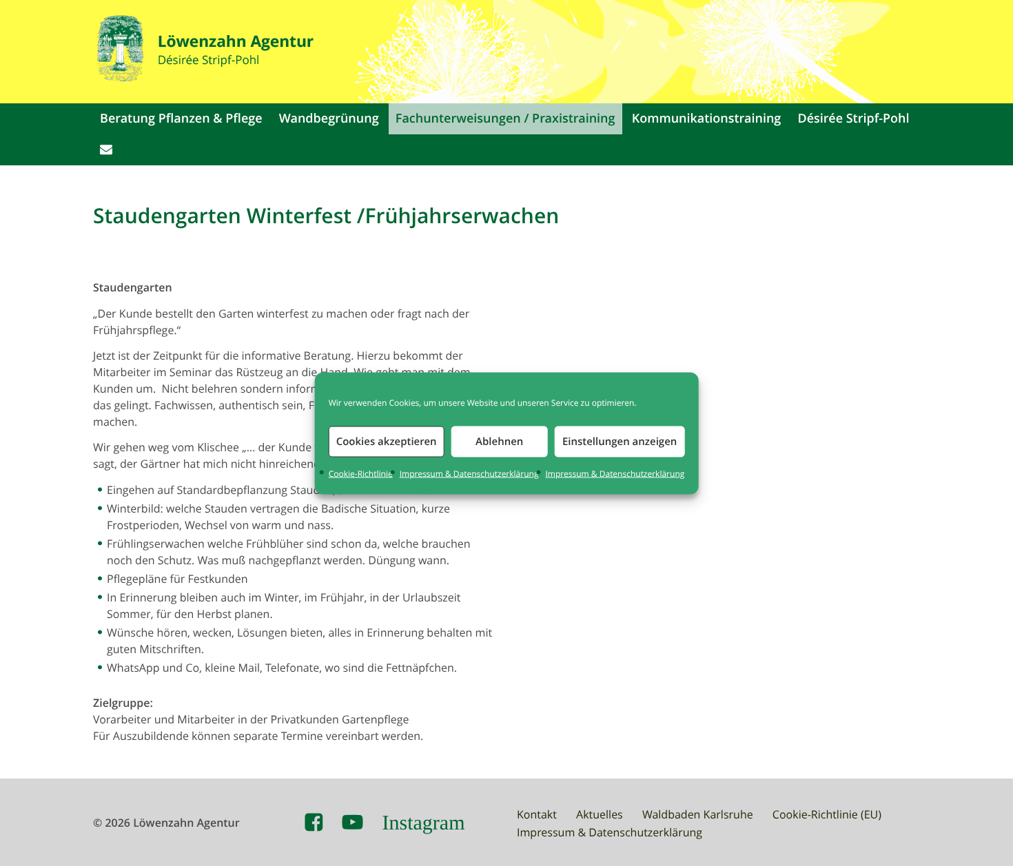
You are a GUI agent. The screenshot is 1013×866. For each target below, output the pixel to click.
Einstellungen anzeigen (619, 441)
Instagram (423, 822)
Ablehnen (499, 441)
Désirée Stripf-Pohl (854, 118)
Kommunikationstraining (706, 118)
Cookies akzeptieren (386, 441)
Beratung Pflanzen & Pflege (181, 118)
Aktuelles (599, 814)
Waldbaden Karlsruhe (697, 814)
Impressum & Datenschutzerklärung (469, 473)
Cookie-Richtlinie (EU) (826, 814)
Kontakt (537, 814)
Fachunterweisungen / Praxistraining (505, 118)
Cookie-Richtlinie (361, 473)
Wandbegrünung (329, 118)
